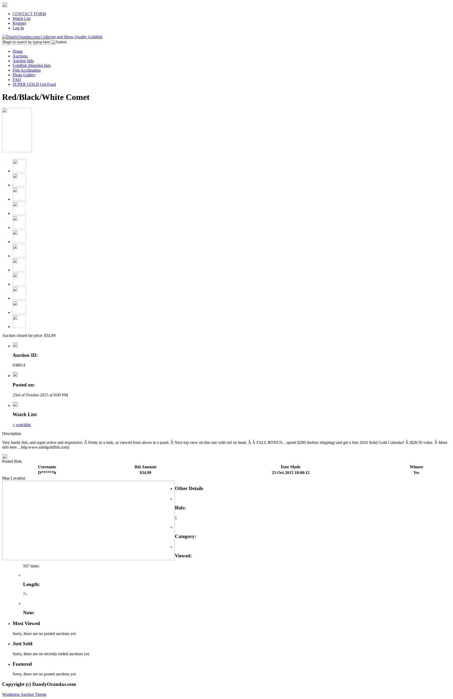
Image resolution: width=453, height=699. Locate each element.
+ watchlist (22, 424)
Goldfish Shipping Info (32, 65)
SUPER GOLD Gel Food (34, 84)
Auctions (20, 56)
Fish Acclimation (27, 70)
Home (18, 51)
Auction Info (23, 60)
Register (19, 23)
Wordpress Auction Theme (24, 694)
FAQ (17, 79)
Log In (18, 28)
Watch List (21, 18)
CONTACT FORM (29, 14)
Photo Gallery (24, 75)
